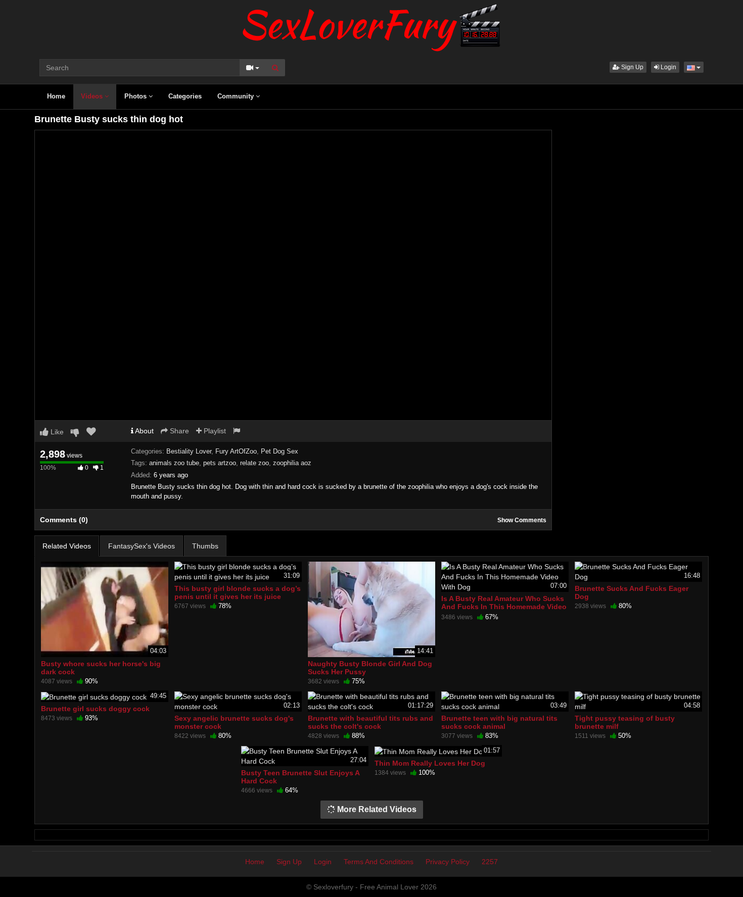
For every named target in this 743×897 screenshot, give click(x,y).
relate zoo (254, 463)
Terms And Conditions (378, 862)
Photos (136, 96)
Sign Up (631, 67)
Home (56, 96)
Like (56, 432)
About (143, 431)
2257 (490, 862)
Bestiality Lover (188, 451)
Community (236, 96)
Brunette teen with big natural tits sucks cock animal (499, 722)
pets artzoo (219, 463)
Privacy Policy (448, 862)
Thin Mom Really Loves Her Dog (430, 763)
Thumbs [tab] (205, 546)
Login (667, 67)
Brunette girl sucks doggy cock (95, 709)
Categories (185, 96)
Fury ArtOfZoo (236, 451)
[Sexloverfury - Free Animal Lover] (371, 25)
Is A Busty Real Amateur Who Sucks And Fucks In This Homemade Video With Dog (504, 606)
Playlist (214, 431)
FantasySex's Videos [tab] (141, 546)
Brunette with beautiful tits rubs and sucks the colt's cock (370, 722)
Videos (93, 96)
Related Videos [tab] (66, 546)
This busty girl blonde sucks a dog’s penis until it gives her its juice (237, 592)
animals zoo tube (174, 463)
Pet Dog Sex (279, 451)
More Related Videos (375, 809)
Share (178, 431)
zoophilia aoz (292, 463)
